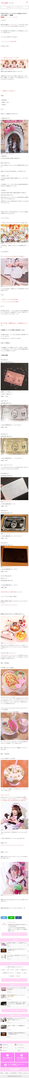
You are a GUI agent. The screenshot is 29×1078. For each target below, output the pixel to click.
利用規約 (7, 1073)
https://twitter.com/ (7, 501)
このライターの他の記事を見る (14, 934)
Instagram (12, 976)
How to (25, 972)
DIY (12, 969)
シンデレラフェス (20, 1047)
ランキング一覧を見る (14, 1010)
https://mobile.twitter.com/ (8, 69)
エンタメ (2, 17)
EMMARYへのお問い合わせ (23, 1073)
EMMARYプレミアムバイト (8, 972)
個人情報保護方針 (13, 1073)
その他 (18, 1050)
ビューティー (5, 1047)
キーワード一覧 (14, 980)
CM (8, 969)
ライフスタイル (20, 1044)
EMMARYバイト (24, 969)
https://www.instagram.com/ (9, 153)
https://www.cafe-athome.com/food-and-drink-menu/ (12, 845)
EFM (17, 969)
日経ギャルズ (5, 1044)
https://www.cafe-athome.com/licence (9, 604)
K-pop (18, 976)
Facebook (19, 972)
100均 (3, 969)
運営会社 (2, 1073)
